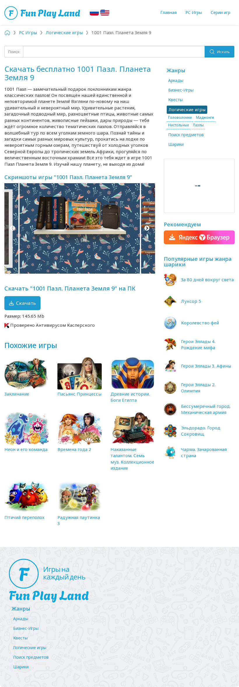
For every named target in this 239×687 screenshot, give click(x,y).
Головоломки (180, 117)
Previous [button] (12, 228)
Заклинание (16, 394)
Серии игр (220, 12)
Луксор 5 (191, 301)
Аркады (175, 80)
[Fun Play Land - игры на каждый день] (119, 581)
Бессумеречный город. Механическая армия (206, 409)
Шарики (176, 144)
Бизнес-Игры (181, 90)
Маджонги (205, 117)
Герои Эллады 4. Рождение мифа (198, 344)
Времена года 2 (74, 449)
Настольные (178, 125)
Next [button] (147, 228)
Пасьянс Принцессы (79, 394)
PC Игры (193, 12)
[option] (79, 228)
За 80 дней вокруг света (207, 279)
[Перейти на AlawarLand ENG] (104, 12)
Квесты (175, 99)
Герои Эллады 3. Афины (206, 366)
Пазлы (198, 125)
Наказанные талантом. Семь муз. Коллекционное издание (132, 458)
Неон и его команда (26, 449)
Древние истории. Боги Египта (130, 397)
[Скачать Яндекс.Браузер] (199, 237)
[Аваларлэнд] (43, 12)
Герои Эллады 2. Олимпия (198, 388)
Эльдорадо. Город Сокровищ (200, 431)
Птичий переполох (24, 517)
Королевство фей (200, 323)
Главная (168, 12)
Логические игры (29, 647)
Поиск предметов (186, 134)
